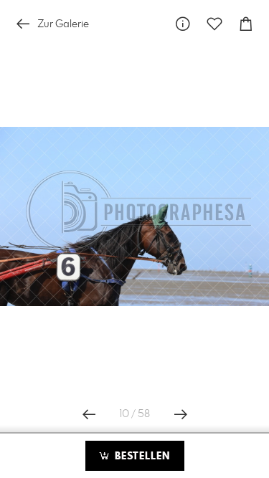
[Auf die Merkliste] (214, 24)
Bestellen (140, 456)
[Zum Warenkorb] (246, 24)
